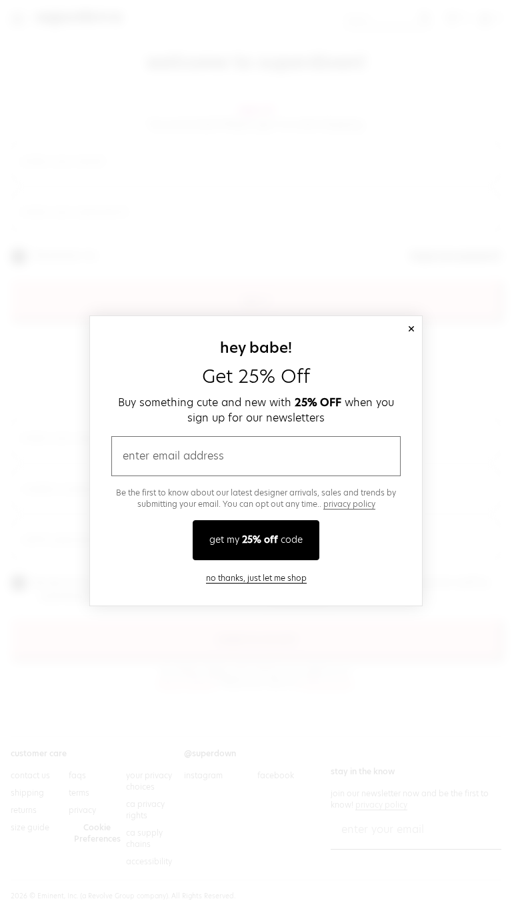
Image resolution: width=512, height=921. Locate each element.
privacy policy (349, 504)
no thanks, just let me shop (256, 578)
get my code (256, 539)
